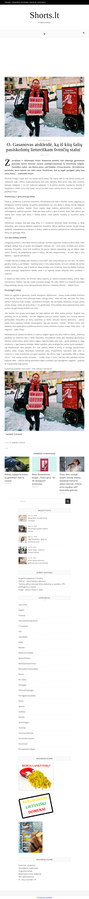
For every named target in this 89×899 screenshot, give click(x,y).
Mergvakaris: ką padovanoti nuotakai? (37, 519)
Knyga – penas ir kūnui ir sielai (31, 590)
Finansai (22, 615)
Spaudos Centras (18, 442)
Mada (21, 642)
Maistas (22, 647)
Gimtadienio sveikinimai (28, 868)
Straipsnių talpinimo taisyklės (24, 2)
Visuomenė (23, 744)
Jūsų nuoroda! (27, 879)
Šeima (21, 701)
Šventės (22, 717)
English (21, 610)
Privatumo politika (44, 897)
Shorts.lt (44, 15)
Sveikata (22, 712)
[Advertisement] (44, 54)
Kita (20, 631)
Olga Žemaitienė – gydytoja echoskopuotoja (37, 540)
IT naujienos (23, 626)
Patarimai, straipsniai (27, 865)
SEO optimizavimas (26, 877)
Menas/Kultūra (24, 658)
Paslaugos (23, 685)
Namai (21, 674)
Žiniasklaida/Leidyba (27, 749)
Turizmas (22, 728)
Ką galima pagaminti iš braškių (31, 578)
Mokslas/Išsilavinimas (27, 663)
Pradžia (8, 2)
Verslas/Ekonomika (26, 738)
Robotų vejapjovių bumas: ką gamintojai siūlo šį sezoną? (16, 477)
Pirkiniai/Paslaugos (26, 690)
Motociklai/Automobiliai (28, 669)
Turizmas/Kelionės (26, 733)
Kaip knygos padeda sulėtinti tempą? (38, 530)
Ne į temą (22, 679)
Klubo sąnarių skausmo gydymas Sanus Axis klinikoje (38, 561)
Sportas (22, 706)
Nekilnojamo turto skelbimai (30, 874)
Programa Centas (25, 871)
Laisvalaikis (44, 140)
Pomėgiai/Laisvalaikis (27, 695)
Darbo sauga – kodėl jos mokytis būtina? (36, 551)
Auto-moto (23, 605)
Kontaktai (42, 2)
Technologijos (24, 722)
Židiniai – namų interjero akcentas (32, 581)
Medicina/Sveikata (26, 653)
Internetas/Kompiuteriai (28, 621)
